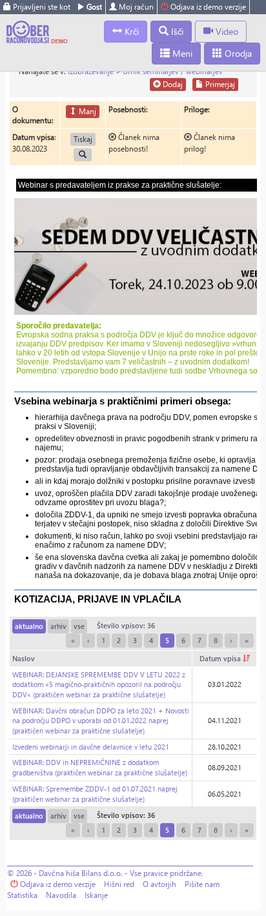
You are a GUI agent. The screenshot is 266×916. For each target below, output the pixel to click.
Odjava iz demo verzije (207, 7)
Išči (176, 31)
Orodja (237, 53)
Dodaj (172, 84)
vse (79, 626)
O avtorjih (159, 884)
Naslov (23, 658)
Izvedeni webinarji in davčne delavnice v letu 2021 (90, 746)
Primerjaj (219, 84)
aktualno (29, 626)
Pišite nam (202, 884)
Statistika (22, 895)
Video (225, 31)
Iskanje (96, 895)
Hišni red (119, 884)
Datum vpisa (221, 658)
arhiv (58, 626)
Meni (181, 53)
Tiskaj (83, 139)
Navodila (61, 895)
